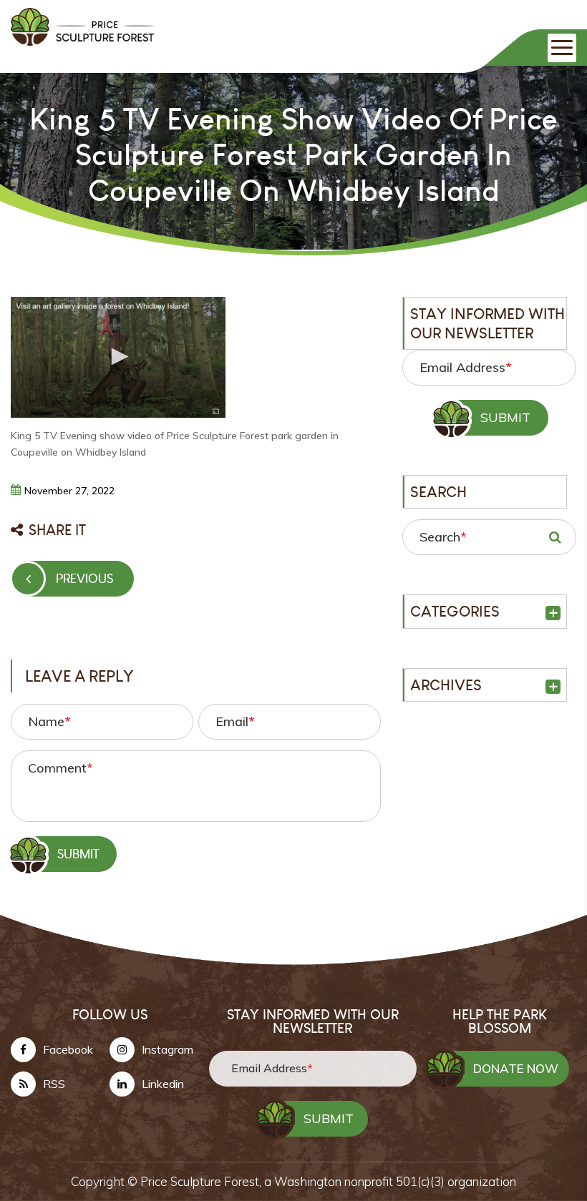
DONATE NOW (515, 1068)
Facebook (68, 1049)
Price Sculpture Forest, (202, 1181)
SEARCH (554, 537)
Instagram (167, 1049)
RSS (54, 1084)
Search (442, 537)
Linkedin (163, 1084)
